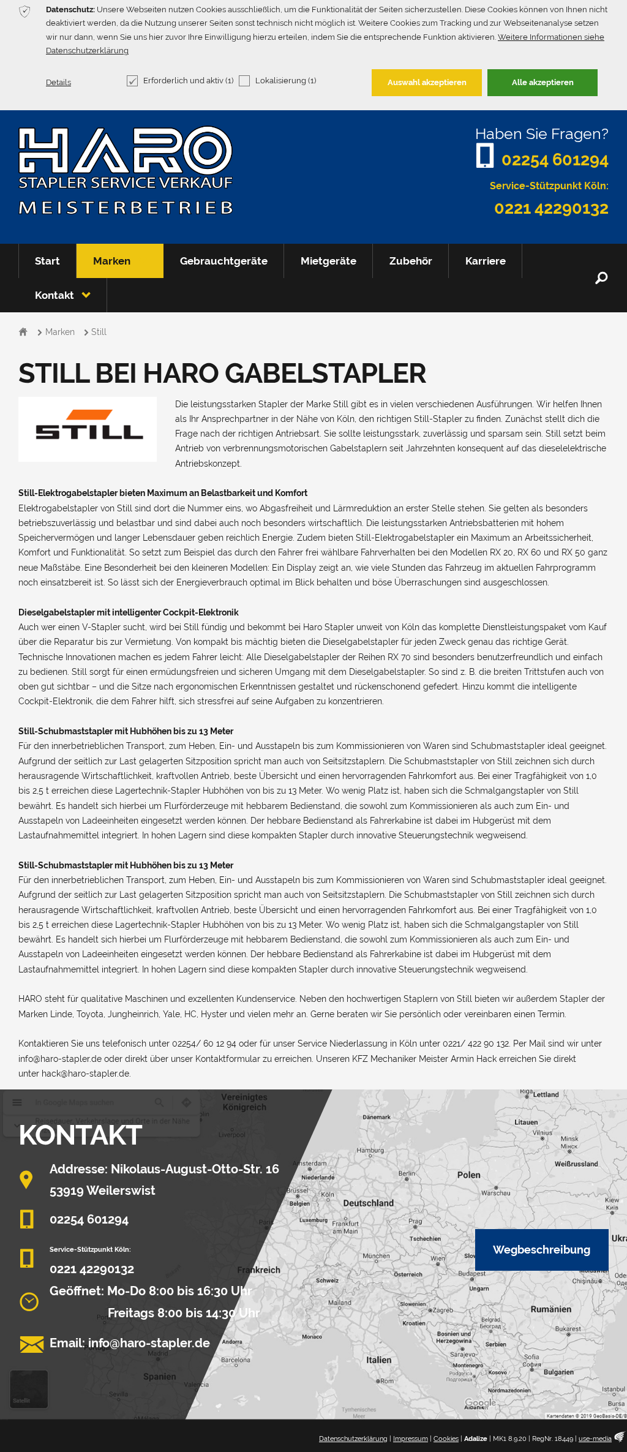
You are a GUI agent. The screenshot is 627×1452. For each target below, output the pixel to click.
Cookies (446, 1439)
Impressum (410, 1439)
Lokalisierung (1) (285, 80)
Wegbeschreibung (541, 1249)
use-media (595, 1439)
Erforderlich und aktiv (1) (188, 80)
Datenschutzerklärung (353, 1439)
